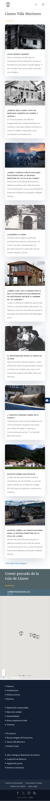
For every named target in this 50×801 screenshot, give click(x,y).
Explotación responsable (17, 707)
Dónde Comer (13, 746)
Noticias (10, 699)
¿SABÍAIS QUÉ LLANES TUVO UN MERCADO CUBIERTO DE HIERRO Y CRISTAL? (22, 113)
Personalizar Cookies (33, 783)
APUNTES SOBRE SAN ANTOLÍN (21, 474)
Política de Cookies (17, 786)
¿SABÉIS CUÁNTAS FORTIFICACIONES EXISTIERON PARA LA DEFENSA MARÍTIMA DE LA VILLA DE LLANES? (23, 175)
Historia (10, 686)
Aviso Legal (32, 786)
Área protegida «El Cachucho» (20, 737)
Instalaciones (12, 690)
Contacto (11, 724)
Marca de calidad (14, 712)
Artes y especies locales (17, 720)
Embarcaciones (13, 694)
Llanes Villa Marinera (16, 742)
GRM (31, 797)
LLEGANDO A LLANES (16, 234)
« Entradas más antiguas (16, 563)
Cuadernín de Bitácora (16, 759)
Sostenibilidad (13, 716)
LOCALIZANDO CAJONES (18, 54)
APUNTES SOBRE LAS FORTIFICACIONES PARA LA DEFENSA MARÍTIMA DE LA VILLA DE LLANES (25, 533)
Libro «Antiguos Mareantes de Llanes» (23, 755)
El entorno (11, 733)
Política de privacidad (13, 783)
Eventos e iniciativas (15, 767)
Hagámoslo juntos (15, 763)
